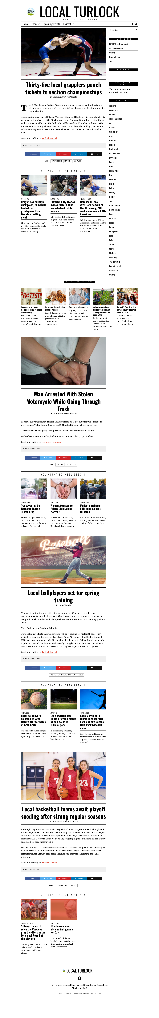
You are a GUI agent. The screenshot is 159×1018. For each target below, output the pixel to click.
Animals (112, 114)
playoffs (74, 885)
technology (113, 257)
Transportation (114, 261)
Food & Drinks (114, 170)
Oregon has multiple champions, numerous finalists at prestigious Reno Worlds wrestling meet (33, 209)
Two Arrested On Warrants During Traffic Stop (30, 508)
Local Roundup (114, 205)
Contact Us (68, 24)
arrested (59, 465)
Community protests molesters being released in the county (31, 310)
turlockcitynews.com (52, 442)
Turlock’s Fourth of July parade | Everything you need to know (126, 310)
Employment (113, 149)
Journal (53, 652)
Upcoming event (115, 266)
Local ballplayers (64, 675)
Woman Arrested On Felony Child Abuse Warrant (62, 508)
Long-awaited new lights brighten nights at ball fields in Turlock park (63, 720)
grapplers (67, 161)
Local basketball (62, 885)
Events (111, 162)
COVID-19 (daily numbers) (118, 44)
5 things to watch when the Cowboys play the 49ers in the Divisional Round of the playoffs (33, 932)
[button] (136, 30)
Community (58, 97)
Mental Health (114, 209)
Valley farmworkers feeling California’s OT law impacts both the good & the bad (102, 311)
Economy (112, 140)
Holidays (112, 188)
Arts (110, 123)
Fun (110, 175)
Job (110, 201)
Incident (112, 196)
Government (113, 179)
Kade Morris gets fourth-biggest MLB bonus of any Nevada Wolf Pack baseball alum (92, 721)
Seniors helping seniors (78, 307)
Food (111, 166)
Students (112, 253)
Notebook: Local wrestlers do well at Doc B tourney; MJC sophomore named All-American (93, 208)
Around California (115, 118)
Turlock (45, 652)
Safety (111, 240)
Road (111, 235)
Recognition (113, 231)
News (67, 97)
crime (111, 136)
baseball (53, 675)
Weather (112, 52)
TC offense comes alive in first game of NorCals (63, 929)
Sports (74, 97)
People (111, 222)
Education (112, 144)
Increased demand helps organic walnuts (55, 308)
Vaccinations (114, 270)
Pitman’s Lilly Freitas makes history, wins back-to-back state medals (63, 206)
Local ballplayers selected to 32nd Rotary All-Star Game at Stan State (33, 720)
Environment (113, 157)
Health (111, 183)
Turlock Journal (49, 138)
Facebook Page (114, 57)
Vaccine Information (116, 48)
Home (25, 24)
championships (56, 161)
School (111, 244)
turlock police (70, 465)
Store (111, 61)
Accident (112, 105)
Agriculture (113, 110)
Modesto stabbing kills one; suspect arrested (90, 508)
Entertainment (114, 153)
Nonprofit (112, 218)
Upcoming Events (51, 24)
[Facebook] (132, 24)
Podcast (35, 24)
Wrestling (77, 161)
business (112, 127)
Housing (112, 192)
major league (78, 675)
